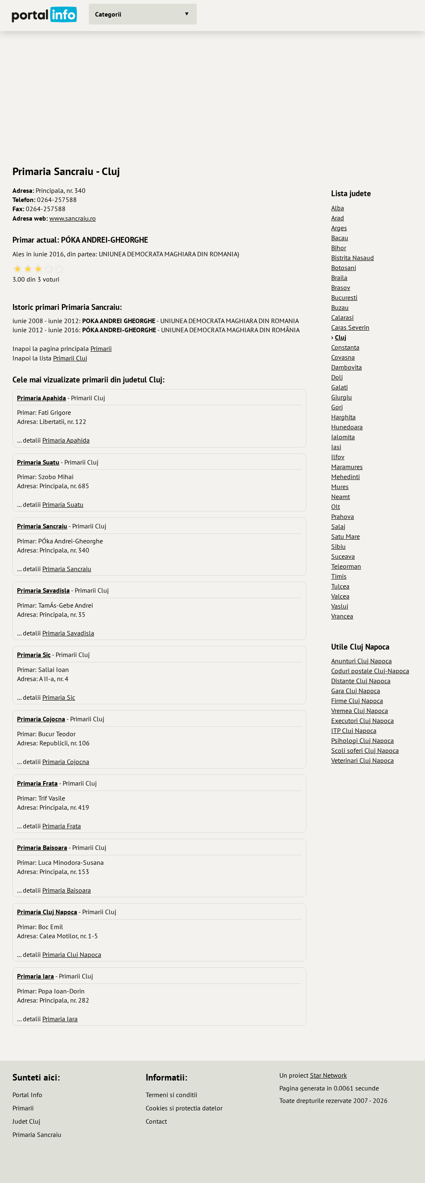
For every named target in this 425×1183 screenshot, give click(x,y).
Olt (335, 506)
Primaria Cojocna (65, 761)
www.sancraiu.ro (72, 218)
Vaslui (339, 606)
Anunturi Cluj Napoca (361, 661)
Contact (156, 1121)
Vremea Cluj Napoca (359, 710)
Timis (339, 576)
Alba (337, 208)
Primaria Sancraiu (66, 569)
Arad (337, 218)
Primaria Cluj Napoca (71, 954)
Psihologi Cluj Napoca (362, 740)
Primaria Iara (60, 1019)
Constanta (345, 347)
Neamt (340, 496)
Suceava (343, 556)
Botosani (343, 267)
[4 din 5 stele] (49, 269)
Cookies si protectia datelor (184, 1108)
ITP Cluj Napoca (353, 730)
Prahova (342, 516)
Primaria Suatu (62, 504)
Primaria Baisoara (66, 890)
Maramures (347, 466)
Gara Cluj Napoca (355, 690)
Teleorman (346, 566)
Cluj (340, 337)
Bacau (339, 238)
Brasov (340, 287)
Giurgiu (341, 397)
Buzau (340, 307)
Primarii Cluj (70, 358)
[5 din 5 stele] (59, 269)
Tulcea (340, 586)
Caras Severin (350, 327)
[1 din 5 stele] (17, 269)
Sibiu (338, 546)
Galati (339, 387)
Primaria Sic (58, 697)
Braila (339, 277)
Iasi (336, 447)
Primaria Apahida (66, 440)
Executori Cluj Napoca (362, 720)
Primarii (101, 348)
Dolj (337, 377)
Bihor (338, 247)
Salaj (338, 526)
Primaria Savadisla (68, 633)
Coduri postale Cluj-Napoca (370, 671)
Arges (339, 228)
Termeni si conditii (171, 1095)
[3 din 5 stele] (38, 269)
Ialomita (343, 437)
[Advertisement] (212, 95)
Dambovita (346, 367)
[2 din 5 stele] (28, 269)
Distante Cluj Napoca (361, 681)
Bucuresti (344, 297)
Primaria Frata (61, 826)
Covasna (343, 357)
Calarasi (342, 317)
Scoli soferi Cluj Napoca (365, 750)
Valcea (340, 596)
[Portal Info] (44, 15)
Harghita (343, 417)
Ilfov (337, 457)
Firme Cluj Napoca (357, 700)
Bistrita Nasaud (352, 257)
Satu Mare (345, 536)
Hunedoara (347, 427)
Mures (340, 486)
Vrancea (342, 616)
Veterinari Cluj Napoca (362, 760)
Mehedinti (345, 476)
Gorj (337, 407)
